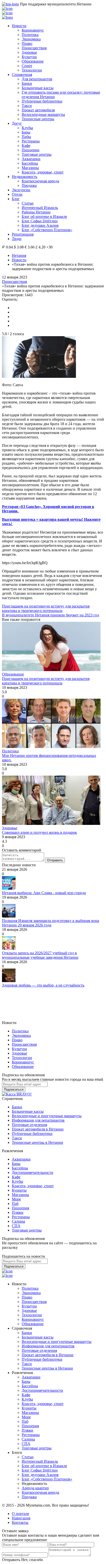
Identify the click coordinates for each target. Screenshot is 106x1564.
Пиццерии (30, 150)
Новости (19, 26)
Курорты (19, 1190)
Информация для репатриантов (38, 1120)
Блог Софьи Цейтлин (40, 221)
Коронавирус (33, 30)
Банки (27, 83)
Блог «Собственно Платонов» (47, 230)
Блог (16, 199)
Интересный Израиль (40, 208)
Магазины (30, 168)
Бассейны (30, 163)
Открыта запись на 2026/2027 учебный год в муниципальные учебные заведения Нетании (40, 955)
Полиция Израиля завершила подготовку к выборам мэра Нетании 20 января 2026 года (50, 923)
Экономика (31, 39)
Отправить (55, 860)
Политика (30, 35)
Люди (16, 239)
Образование (33, 61)
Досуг (17, 123)
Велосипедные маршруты (43, 114)
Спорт (27, 66)
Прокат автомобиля (38, 110)
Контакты (20, 1522)
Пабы (26, 137)
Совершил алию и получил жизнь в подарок (39, 832)
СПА (16, 1226)
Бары (26, 132)
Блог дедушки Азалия (40, 225)
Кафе (26, 145)
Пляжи (17, 1212)
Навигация (21, 1518)
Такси (27, 106)
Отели (17, 194)
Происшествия (34, 48)
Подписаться (13, 1089)
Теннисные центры (38, 119)
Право (27, 43)
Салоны (18, 1221)
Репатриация (23, 234)
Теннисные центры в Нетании (37, 1142)
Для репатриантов (37, 79)
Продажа (29, 185)
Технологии (32, 70)
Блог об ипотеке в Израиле (44, 216)
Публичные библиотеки (42, 101)
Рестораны (31, 141)
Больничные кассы (37, 88)
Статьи (28, 203)
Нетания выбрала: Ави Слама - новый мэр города (44, 893)
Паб (15, 1203)
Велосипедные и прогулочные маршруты (47, 1116)
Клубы (27, 128)
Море (16, 1199)
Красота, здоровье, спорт (43, 172)
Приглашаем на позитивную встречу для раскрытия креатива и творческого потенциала (45, 608)
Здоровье (29, 52)
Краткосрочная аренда (40, 181)
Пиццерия (20, 1208)
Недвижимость (24, 176)
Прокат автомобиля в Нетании (38, 1129)
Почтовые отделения (29, 1125)
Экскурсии (21, 190)
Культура (29, 57)
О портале (20, 1514)
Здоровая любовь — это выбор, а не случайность (43, 985)
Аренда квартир (35, 1488)
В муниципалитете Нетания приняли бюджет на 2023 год (50, 615)
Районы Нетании (36, 212)
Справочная (22, 74)
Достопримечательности (32, 1172)
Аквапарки (31, 159)
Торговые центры (37, 154)
